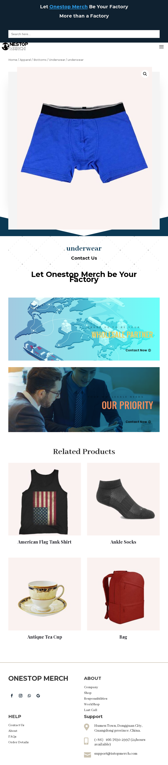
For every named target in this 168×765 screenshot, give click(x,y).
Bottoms (40, 59)
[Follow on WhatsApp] (29, 695)
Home (12, 59)
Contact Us (84, 258)
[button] (145, 74)
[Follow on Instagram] (20, 695)
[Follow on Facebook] (11, 695)
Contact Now (136, 350)
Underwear (57, 59)
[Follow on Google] (38, 695)
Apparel (25, 59)
